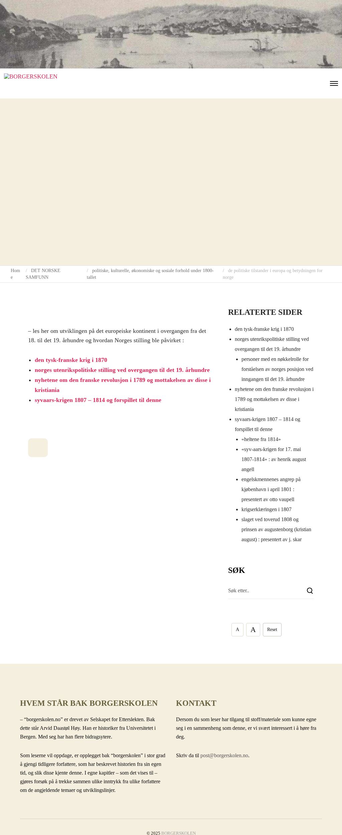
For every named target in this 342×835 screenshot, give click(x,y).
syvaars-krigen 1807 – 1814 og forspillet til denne (98, 400)
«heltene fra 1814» (261, 439)
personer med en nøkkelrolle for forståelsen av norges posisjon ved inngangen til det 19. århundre (277, 369)
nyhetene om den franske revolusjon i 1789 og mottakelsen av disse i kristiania (274, 399)
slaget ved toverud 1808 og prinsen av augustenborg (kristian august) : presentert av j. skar (276, 529)
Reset (272, 629)
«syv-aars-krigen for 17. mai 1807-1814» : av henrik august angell (273, 459)
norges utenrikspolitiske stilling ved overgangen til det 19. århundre (122, 370)
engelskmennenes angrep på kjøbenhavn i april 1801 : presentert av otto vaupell (271, 489)
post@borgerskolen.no (224, 755)
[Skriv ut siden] (38, 447)
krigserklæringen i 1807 (266, 509)
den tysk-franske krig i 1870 (71, 360)
